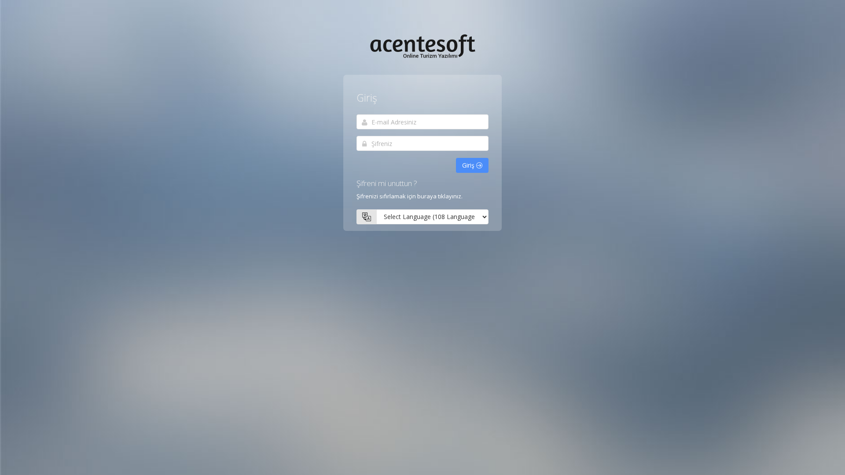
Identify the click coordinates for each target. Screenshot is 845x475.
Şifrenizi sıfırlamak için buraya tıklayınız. (409, 196)
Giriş (469, 165)
